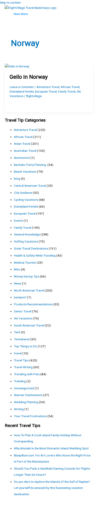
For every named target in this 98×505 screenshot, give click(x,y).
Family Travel (66, 91)
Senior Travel (22, 311)
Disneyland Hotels (22, 91)
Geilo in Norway (29, 77)
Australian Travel (25, 150)
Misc (17, 269)
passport (20, 297)
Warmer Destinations (28, 395)
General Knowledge (27, 234)
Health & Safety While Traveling (35, 255)
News (17, 283)
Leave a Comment (22, 87)
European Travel (46, 91)
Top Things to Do (25, 346)
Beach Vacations (25, 171)
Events (18, 220)
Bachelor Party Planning (30, 165)
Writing (19, 409)
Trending (20, 381)
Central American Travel (30, 185)
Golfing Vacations (26, 241)
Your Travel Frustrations (30, 416)
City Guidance (23, 192)
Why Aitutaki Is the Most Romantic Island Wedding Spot (51, 448)
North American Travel (29, 290)
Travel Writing (23, 367)
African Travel (70, 87)
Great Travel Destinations (31, 248)
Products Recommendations (33, 304)
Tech (17, 332)
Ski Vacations (23, 318)
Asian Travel (22, 143)
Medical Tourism (25, 262)
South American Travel (29, 325)
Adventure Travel (47, 87)
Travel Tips (21, 360)
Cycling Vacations (26, 199)
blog (17, 178)
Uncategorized (24, 388)
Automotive (22, 157)
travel (18, 353)
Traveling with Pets (27, 374)
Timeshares (22, 339)
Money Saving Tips (26, 276)
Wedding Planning (26, 402)
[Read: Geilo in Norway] (17, 66)
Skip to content (10, 2)
